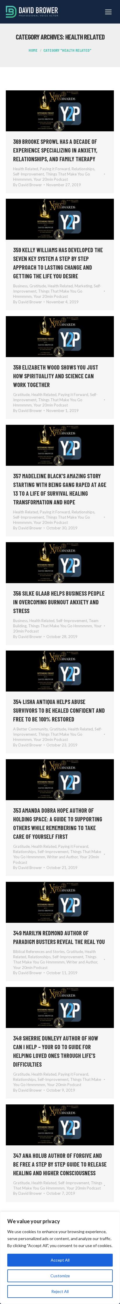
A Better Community (30, 729)
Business (20, 286)
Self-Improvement (28, 174)
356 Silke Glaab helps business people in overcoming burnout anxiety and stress (59, 602)
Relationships (83, 168)
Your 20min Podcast (50, 179)
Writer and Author (62, 857)
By (27, 184)
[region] (60, 1258)
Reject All (60, 1291)
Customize (60, 1275)
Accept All (60, 1260)
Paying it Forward (55, 168)
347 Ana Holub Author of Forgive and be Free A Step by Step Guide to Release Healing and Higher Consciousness (60, 1164)
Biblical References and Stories (39, 951)
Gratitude (37, 286)
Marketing (83, 286)
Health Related (25, 168)
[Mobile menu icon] (108, 12)
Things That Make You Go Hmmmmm (60, 626)
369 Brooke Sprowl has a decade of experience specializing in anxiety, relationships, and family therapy (55, 150)
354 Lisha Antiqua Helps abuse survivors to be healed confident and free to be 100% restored (59, 710)
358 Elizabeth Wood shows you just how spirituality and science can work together (55, 376)
